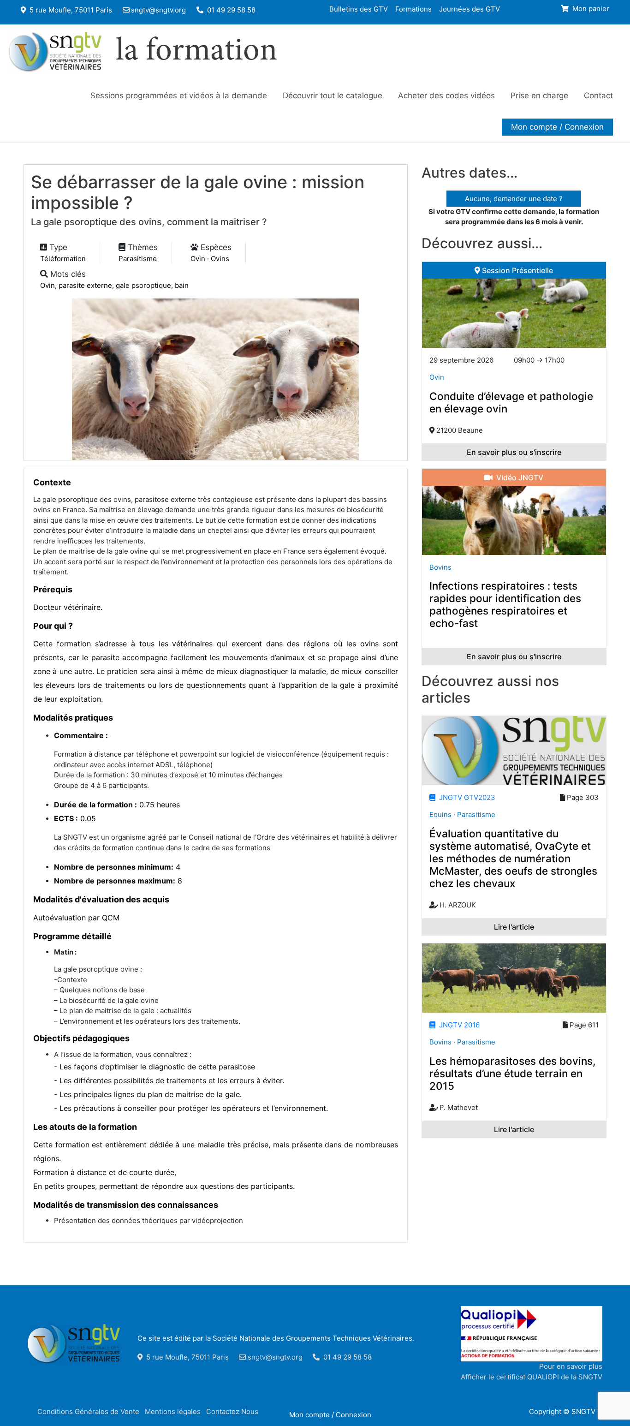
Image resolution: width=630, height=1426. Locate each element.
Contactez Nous (232, 1411)
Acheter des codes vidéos (446, 95)
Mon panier (590, 8)
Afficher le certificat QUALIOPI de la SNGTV (531, 1376)
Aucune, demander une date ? (514, 198)
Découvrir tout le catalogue (332, 95)
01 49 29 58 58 (230, 10)
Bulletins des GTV (358, 8)
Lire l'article (514, 926)
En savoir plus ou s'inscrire (514, 452)
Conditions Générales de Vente (88, 1411)
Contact (598, 95)
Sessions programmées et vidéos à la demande (178, 95)
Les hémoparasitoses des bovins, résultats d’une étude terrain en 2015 (512, 1073)
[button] (557, 127)
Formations (413, 8)
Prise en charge (539, 95)
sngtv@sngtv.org (158, 10)
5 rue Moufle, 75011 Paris (70, 10)
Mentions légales (173, 1411)
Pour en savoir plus (570, 1366)
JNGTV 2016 (457, 1024)
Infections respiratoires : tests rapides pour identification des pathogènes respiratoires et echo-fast (505, 604)
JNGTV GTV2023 (465, 797)
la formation (196, 52)
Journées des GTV (469, 8)
